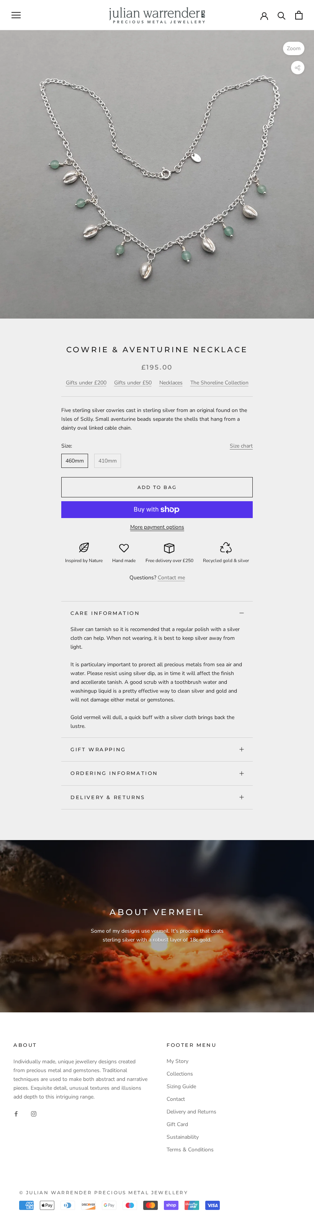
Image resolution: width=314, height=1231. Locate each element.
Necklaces (171, 382)
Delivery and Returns (191, 1111)
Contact (176, 1099)
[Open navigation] (16, 15)
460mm (74, 460)
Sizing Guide (181, 1086)
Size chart (241, 446)
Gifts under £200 (86, 382)
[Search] (282, 15)
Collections (180, 1073)
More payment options (157, 527)
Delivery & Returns (107, 797)
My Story (177, 1061)
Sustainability (183, 1137)
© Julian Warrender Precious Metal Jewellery (103, 1192)
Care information (105, 613)
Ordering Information (114, 773)
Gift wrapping (98, 749)
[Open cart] (299, 15)
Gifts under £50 (133, 382)
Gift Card (177, 1124)
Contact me (171, 577)
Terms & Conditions (190, 1149)
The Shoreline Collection (219, 382)
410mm (107, 460)
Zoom (294, 48)
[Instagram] (33, 1113)
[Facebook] (16, 1113)
